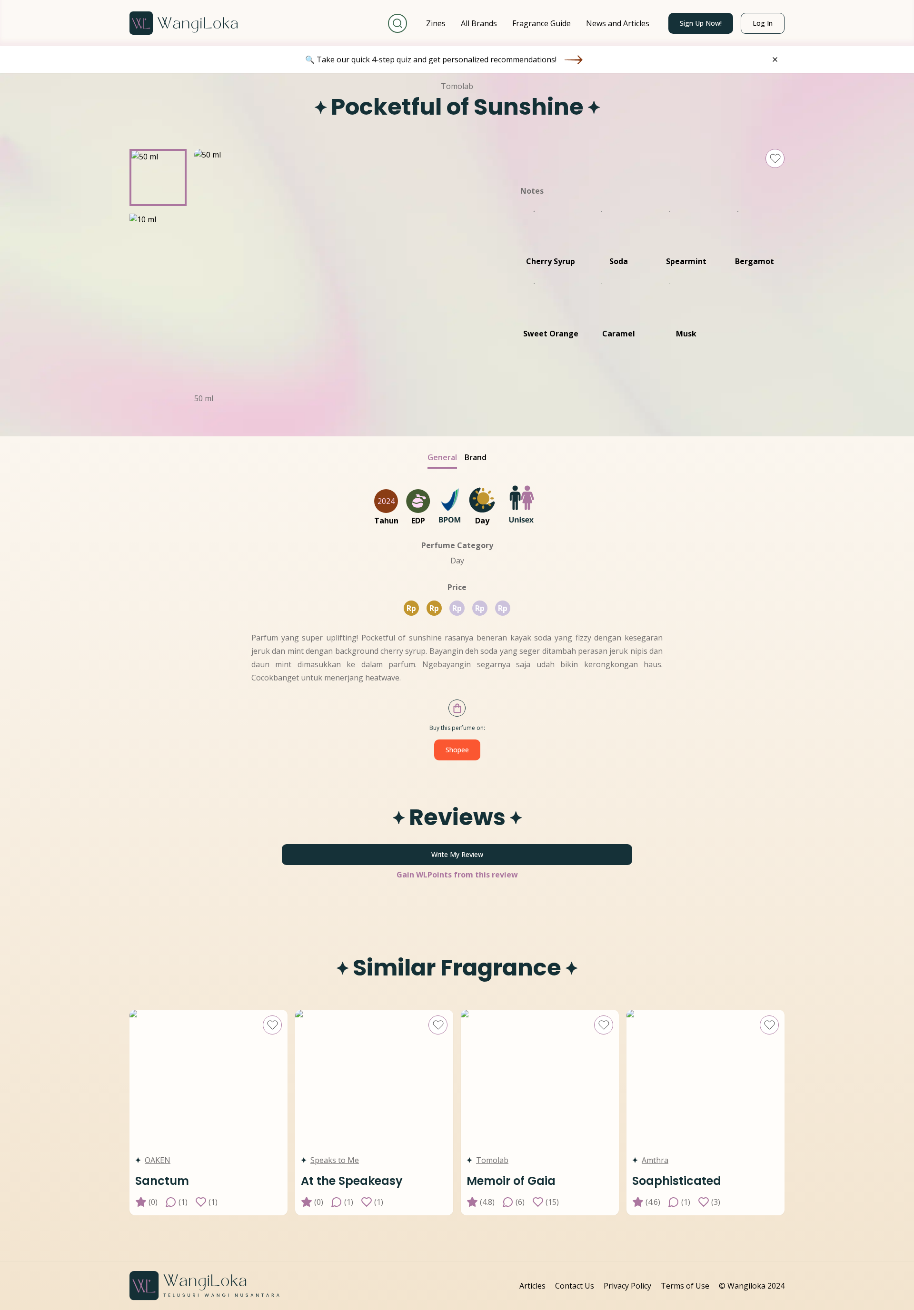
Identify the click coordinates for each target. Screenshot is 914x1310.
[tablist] (457, 460)
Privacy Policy (627, 1285)
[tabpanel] (457, 849)
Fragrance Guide (541, 23)
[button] (158, 177)
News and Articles (617, 23)
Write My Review (457, 854)
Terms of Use (685, 1285)
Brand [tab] (476, 457)
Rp (411, 608)
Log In (763, 23)
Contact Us (574, 1285)
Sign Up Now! (701, 23)
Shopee (457, 749)
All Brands (479, 23)
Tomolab (457, 86)
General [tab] (442, 457)
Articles (532, 1285)
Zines (436, 23)
